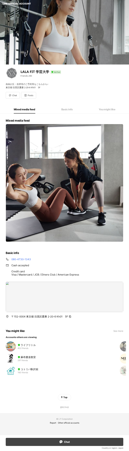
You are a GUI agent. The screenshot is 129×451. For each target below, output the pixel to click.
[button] (28, 95)
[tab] (24, 109)
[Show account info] (56, 72)
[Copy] (70, 316)
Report (53, 423)
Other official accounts (68, 423)
